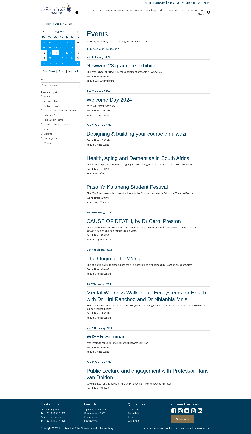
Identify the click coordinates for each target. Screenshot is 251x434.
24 (72, 58)
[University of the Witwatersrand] (56, 7)
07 (55, 47)
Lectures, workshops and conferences (61, 110)
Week (52, 71)
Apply (206, 2)
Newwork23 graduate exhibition (123, 66)
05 (44, 47)
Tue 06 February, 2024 (99, 125)
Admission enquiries (52, 417)
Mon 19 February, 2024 (99, 328)
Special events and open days (57, 124)
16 (67, 52)
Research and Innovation (189, 10)
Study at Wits (95, 10)
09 (67, 47)
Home (49, 23)
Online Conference (52, 115)
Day (45, 71)
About (148, 2)
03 (72, 42)
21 (55, 58)
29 (44, 42)
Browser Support (202, 428)
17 (72, 52)
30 (50, 42)
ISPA (189, 428)
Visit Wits (190, 2)
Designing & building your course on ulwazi (136, 134)
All (76, 71)
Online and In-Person (53, 119)
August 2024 (60, 31)
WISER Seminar (106, 337)
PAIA (182, 428)
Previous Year (96, 49)
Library (180, 2)
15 (61, 52)
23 (67, 58)
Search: (45, 79)
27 (50, 63)
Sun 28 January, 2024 (98, 91)
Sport (46, 129)
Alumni (171, 2)
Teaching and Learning (159, 10)
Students (111, 10)
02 (67, 42)
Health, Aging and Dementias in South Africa (138, 158)
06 (50, 47)
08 (61, 47)
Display (58, 23)
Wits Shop (133, 420)
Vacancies (133, 409)
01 (61, 42)
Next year (112, 49)
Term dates (134, 413)
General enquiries (50, 409)
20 (50, 58)
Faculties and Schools (131, 10)
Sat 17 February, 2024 (99, 284)
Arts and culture (51, 101)
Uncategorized (50, 138)
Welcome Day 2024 (109, 100)
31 (55, 42)
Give (199, 2)
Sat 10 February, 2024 (99, 212)
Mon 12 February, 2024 (99, 249)
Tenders (132, 417)
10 (72, 47)
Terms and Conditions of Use (155, 428)
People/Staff (159, 2)
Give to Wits (182, 419)
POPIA (174, 428)
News (201, 14)
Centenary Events (51, 105)
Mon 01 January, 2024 (98, 57)
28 (55, 63)
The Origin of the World (113, 259)
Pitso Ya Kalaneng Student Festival (127, 187)
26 (44, 63)
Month (62, 71)
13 (50, 52)
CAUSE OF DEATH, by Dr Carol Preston (134, 221)
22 (61, 58)
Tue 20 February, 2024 (99, 362)
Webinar (47, 143)
